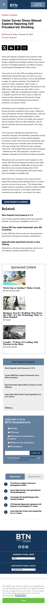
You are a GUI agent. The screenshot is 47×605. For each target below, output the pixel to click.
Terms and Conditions (28, 458)
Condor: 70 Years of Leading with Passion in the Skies (20, 343)
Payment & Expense (9, 15)
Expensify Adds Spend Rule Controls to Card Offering (21, 243)
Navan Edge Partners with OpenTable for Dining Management (25, 491)
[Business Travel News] (14, 6)
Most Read (15, 476)
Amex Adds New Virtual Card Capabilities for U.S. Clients (25, 512)
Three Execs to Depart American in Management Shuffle (23, 484)
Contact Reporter (10, 38)
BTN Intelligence (16, 446)
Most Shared (34, 476)
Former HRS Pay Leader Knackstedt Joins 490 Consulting (22, 228)
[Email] (24, 47)
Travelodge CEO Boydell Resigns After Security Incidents (24, 498)
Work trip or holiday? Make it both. (22, 288)
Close (23, 600)
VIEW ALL (9, 408)
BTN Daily (13, 428)
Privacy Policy (23, 460)
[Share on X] (5, 47)
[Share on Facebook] (18, 47)
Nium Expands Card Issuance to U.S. (18, 215)
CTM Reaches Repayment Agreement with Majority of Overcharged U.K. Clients (26, 505)
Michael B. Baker (11, 34)
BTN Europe (14, 432)
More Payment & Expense (16, 202)
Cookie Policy (20, 595)
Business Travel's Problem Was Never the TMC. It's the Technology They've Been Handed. (22, 315)
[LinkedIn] (11, 47)
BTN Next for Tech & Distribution (22, 443)
